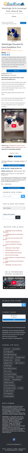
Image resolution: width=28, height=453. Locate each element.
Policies (16, 449)
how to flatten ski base (10, 368)
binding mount (20, 357)
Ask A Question (18, 156)
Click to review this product (14, 165)
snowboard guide (8, 396)
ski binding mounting (9, 388)
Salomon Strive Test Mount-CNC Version (13, 238)
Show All (3, 162)
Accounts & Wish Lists (11, 450)
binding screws (8, 360)
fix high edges (7, 365)
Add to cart (16, 70)
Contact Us (10, 449)
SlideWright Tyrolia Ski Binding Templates (12, 231)
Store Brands (9, 22)
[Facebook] (14, 439)
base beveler (16, 349)
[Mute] (21, 287)
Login (14, 319)
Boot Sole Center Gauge (11, 255)
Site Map (20, 450)
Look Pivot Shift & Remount (12, 242)
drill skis (17, 360)
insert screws (7, 371)
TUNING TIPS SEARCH (9, 214)
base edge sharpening (10, 354)
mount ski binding (9, 377)
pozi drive (19, 377)
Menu (14, 16)
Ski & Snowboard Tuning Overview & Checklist (14, 258)
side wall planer (16, 379)
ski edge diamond (9, 391)
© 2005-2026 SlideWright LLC (14, 444)
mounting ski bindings (10, 374)
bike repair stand (8, 357)
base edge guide (8, 351)
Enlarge (14, 41)
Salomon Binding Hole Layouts (13, 252)
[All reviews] (5, 55)
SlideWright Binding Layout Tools (18, 147)
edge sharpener (19, 363)
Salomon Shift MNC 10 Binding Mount (12, 244)
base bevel (7, 349)
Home (3, 22)
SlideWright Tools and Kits (10, 23)
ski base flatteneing (9, 385)
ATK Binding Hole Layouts (12, 250)
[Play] (4, 287)
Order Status (22, 449)
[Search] (17, 217)
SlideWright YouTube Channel (13, 265)
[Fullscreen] (23, 287)
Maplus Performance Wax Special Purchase (13, 261)
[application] (14, 283)
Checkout (23, 22)
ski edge (20, 388)
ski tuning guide (8, 393)
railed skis (6, 379)
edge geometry (8, 363)
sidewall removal (8, 382)
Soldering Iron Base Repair (12, 248)
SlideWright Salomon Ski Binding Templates (13, 235)
